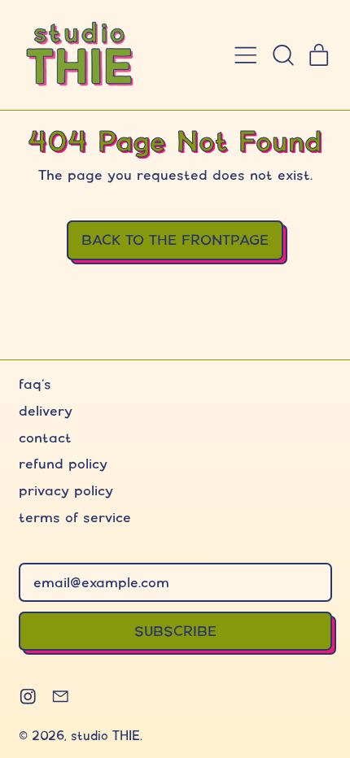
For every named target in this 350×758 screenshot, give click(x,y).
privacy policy (66, 490)
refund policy (63, 463)
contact (45, 437)
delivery (45, 410)
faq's (35, 383)
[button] (282, 55)
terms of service (75, 516)
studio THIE (105, 735)
